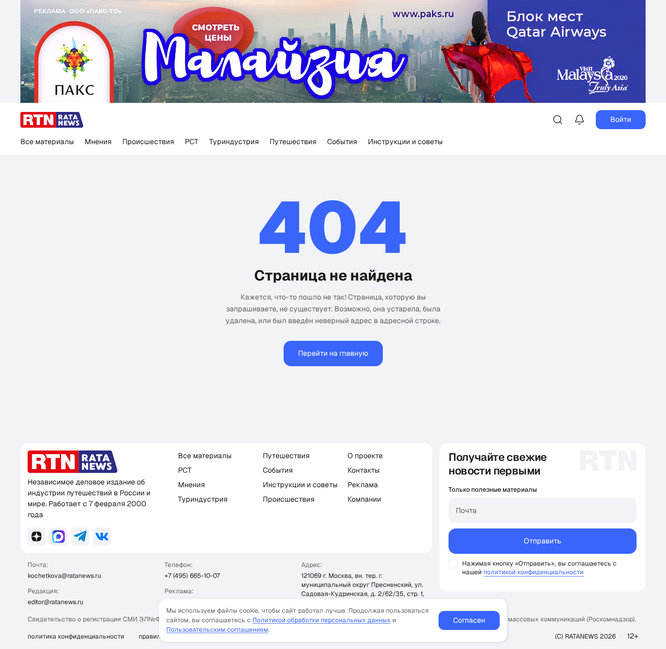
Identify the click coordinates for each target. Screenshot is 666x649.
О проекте (365, 455)
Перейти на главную (333, 353)
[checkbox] (453, 563)
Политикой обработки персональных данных (321, 620)
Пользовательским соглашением (217, 629)
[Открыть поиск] (557, 119)
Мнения (98, 141)
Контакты (363, 470)
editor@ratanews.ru (55, 602)
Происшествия (148, 141)
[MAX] (58, 537)
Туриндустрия (234, 141)
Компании (364, 499)
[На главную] (52, 120)
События (342, 141)
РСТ (191, 141)
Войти (620, 119)
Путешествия (293, 141)
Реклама (362, 484)
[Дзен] (37, 537)
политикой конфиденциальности (533, 572)
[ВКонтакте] (102, 537)
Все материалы (47, 141)
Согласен (469, 620)
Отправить (542, 541)
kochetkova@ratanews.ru (64, 576)
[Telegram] (80, 537)
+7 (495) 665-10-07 (192, 576)
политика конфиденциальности (76, 636)
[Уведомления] (579, 119)
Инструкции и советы (405, 141)
